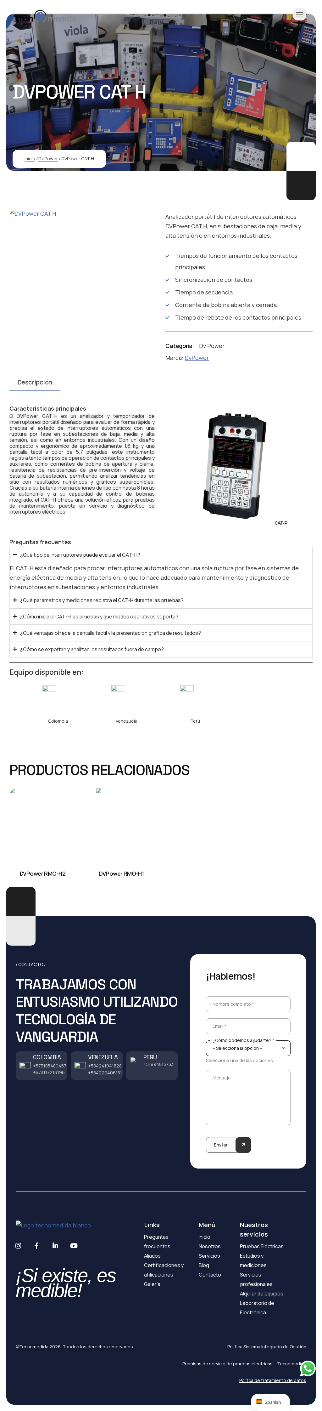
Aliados (152, 1255)
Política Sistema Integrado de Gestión (266, 1347)
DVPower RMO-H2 (42, 873)
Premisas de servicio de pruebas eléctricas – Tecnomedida (244, 1364)
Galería (152, 1284)
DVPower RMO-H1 (121, 873)
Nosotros (210, 1246)
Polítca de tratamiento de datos (272, 1380)
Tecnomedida (33, 1347)
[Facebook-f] (36, 1246)
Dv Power (48, 159)
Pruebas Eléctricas (262, 1246)
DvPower (197, 357)
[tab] (34, 384)
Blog (204, 1265)
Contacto (210, 1274)
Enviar (221, 1145)
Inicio (30, 159)
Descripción (35, 382)
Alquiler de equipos (261, 1293)
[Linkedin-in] (55, 1246)
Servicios (209, 1255)
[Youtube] (73, 1246)
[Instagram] (18, 1246)
